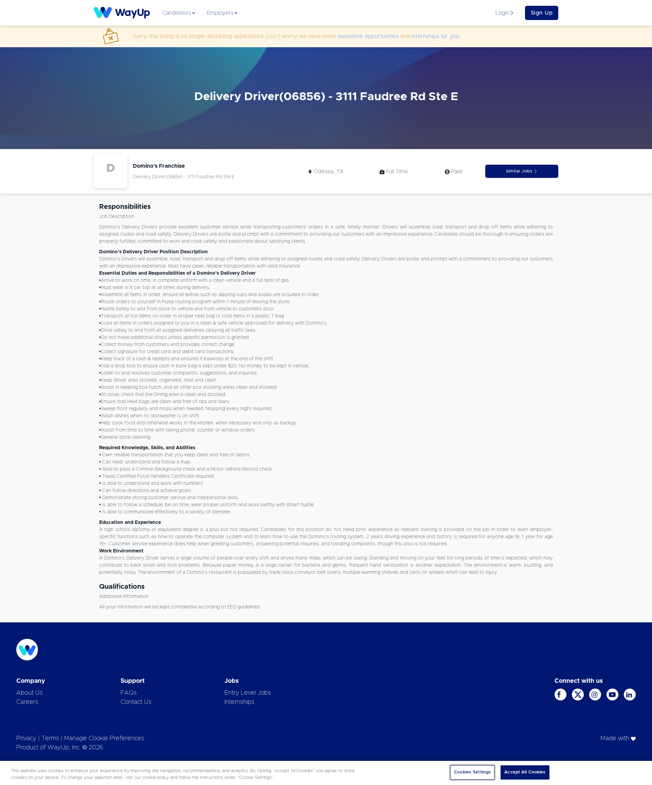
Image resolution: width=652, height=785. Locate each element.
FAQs (129, 693)
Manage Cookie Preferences (104, 738)
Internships (239, 702)
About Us (29, 693)
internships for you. (436, 36)
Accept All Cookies (524, 772)
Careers (27, 702)
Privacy (26, 738)
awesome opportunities (368, 36)
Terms (50, 738)
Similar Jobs (519, 171)
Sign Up (542, 13)
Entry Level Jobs (247, 693)
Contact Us (136, 702)
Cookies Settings (472, 772)
